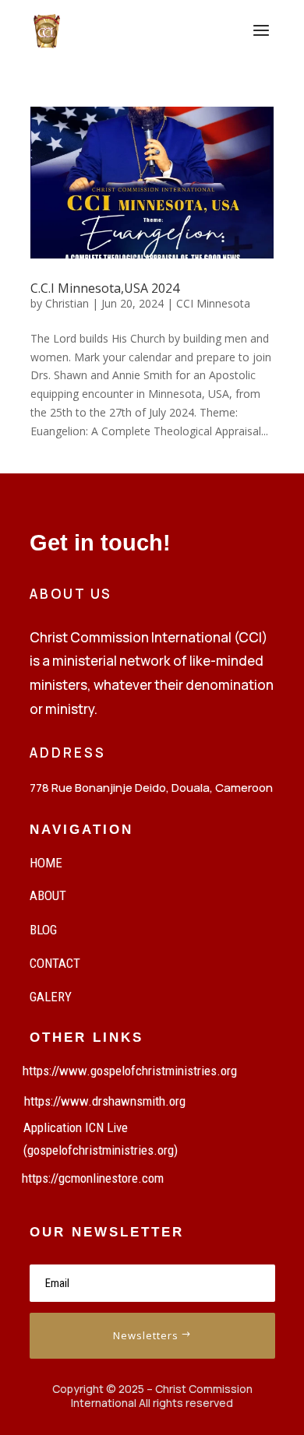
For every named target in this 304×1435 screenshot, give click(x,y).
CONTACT (55, 963)
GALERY (51, 996)
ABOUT (48, 895)
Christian (67, 303)
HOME (46, 862)
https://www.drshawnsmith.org (105, 1101)
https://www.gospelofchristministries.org (130, 1070)
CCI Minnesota (213, 303)
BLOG (43, 929)
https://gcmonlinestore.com (93, 1178)
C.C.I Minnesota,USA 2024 (104, 288)
